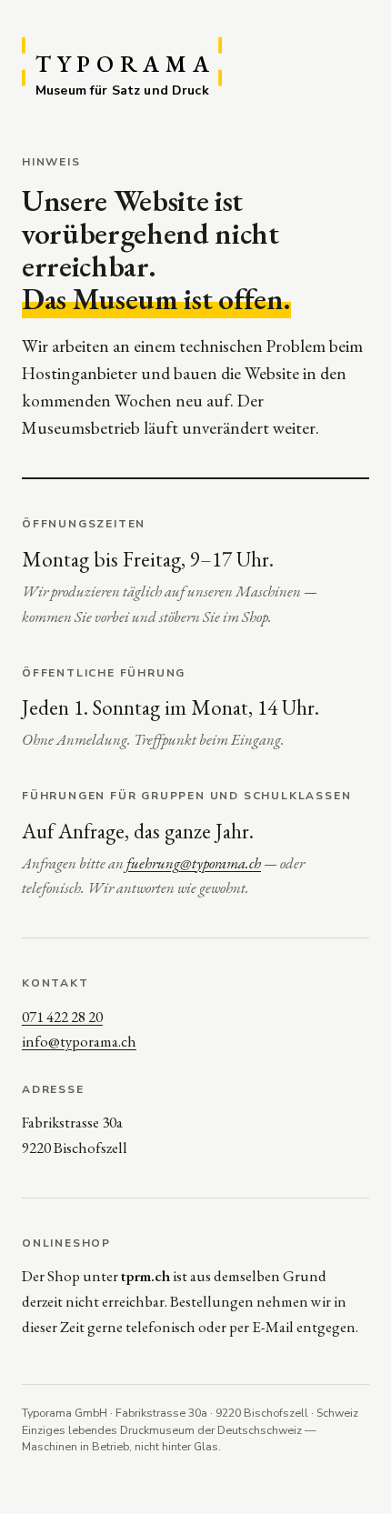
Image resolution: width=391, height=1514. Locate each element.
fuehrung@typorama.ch (193, 863)
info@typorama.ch (79, 1041)
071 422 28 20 (62, 1017)
